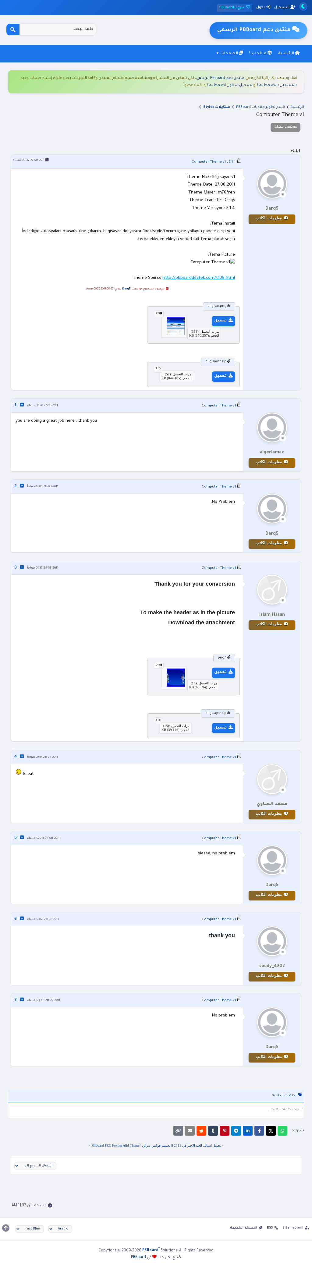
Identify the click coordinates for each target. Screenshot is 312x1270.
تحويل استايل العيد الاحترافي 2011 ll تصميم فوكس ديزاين (181, 1145)
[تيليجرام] (236, 1131)
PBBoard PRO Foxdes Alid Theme (115, 1145)
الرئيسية (286, 53)
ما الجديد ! (258, 53)
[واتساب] (282, 1131)
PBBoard (138, 1257)
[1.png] (174, 685)
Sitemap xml (292, 1228)
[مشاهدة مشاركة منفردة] (22, 405)
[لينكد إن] (248, 1131)
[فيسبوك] (259, 1131)
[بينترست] (224, 1131)
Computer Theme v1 (209, 162)
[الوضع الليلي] (303, 6)
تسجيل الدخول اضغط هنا (229, 85)
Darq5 (126, 289)
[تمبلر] (213, 1131)
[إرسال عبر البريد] (190, 1131)
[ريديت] (201, 1131)
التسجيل (282, 8)
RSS (270, 1228)
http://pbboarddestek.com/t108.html (199, 278)
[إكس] (271, 1131)
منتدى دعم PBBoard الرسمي (220, 78)
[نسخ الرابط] (178, 1131)
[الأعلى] (5, 1228)
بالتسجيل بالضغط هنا (277, 85)
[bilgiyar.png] (174, 334)
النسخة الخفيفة (243, 1228)
